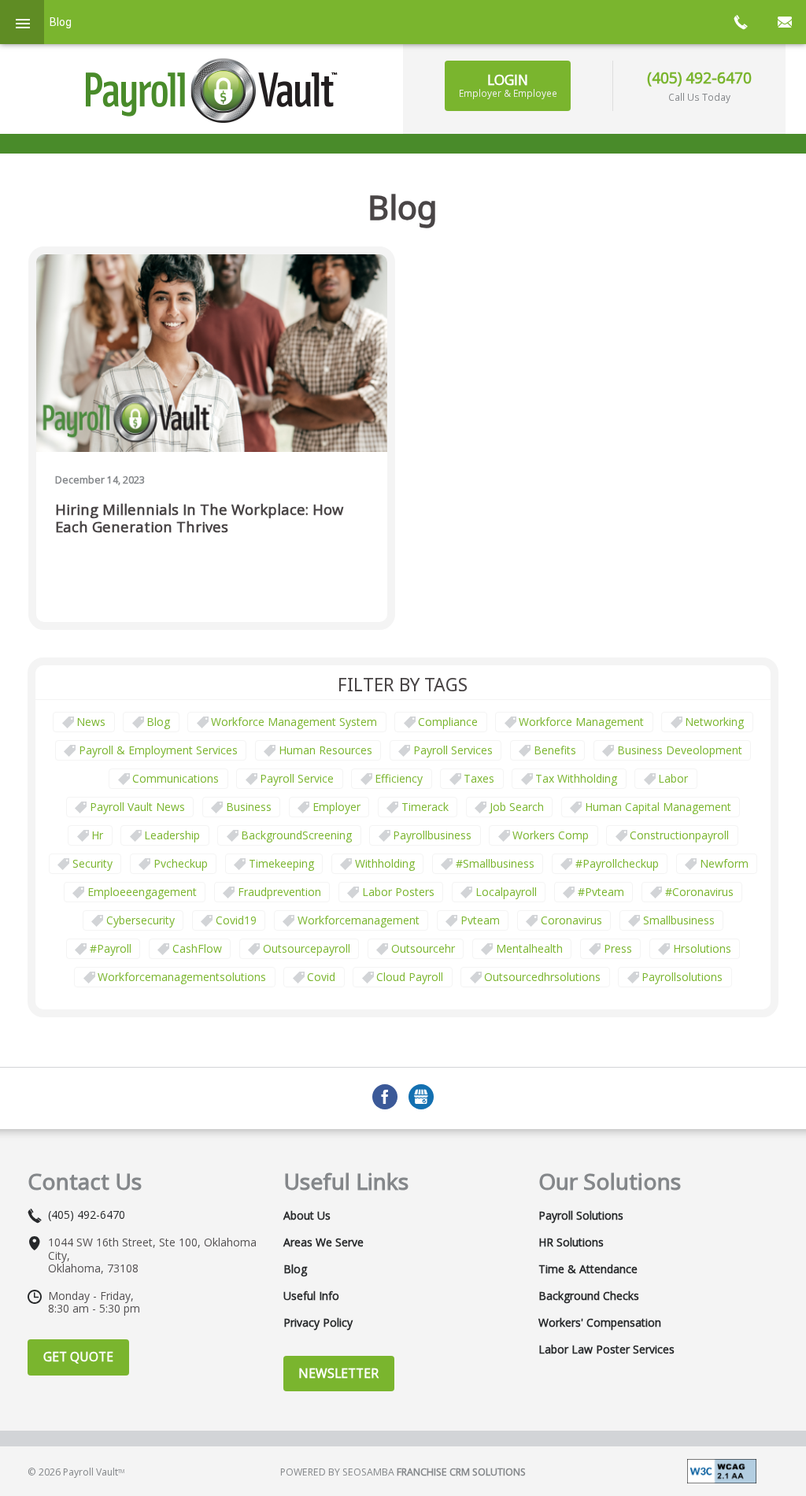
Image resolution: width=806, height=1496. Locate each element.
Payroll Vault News (137, 806)
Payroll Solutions (580, 1215)
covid (321, 976)
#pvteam (601, 891)
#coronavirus (699, 891)
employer (336, 806)
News (90, 721)
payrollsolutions (682, 976)
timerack (425, 806)
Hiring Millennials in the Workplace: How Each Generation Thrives (199, 518)
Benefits (555, 749)
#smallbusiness (495, 863)
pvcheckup (180, 863)
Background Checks (588, 1296)
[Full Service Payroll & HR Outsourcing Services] (212, 90)
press (618, 948)
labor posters (398, 891)
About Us (307, 1215)
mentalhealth (529, 948)
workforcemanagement (359, 920)
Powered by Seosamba (403, 1472)
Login (508, 85)
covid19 (236, 920)
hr (97, 835)
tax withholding (576, 778)
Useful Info (311, 1296)
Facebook (384, 1096)
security (92, 863)
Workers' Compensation (599, 1322)
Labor (673, 778)
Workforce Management (581, 721)
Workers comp (550, 835)
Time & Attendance (588, 1269)
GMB (421, 1096)
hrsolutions (702, 948)
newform (724, 863)
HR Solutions (571, 1242)
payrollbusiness (432, 835)
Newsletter (338, 1373)
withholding (385, 863)
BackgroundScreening (296, 835)
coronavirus (571, 920)
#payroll (110, 948)
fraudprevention (279, 891)
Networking (714, 721)
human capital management (658, 806)
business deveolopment (679, 749)
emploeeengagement (142, 891)
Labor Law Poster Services (606, 1349)
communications (175, 778)
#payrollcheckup (617, 863)
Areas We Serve (323, 1242)
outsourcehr (423, 948)
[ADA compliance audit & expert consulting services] (721, 1469)
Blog (158, 721)
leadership (172, 835)
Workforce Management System (294, 721)
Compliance (448, 721)
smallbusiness (679, 920)
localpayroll (506, 891)
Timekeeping (281, 863)
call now (740, 22)
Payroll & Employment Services (158, 749)
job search (517, 806)
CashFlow (197, 948)
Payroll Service (297, 778)
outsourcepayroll (306, 948)
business (249, 806)
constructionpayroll (679, 835)
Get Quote (78, 1356)
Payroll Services (453, 749)
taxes (479, 778)
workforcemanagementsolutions (182, 976)
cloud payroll (409, 976)
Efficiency (399, 778)
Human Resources (325, 749)
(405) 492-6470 (699, 78)
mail (784, 22)
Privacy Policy (318, 1322)
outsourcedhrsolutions (542, 976)
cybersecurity (140, 920)
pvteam (480, 920)
